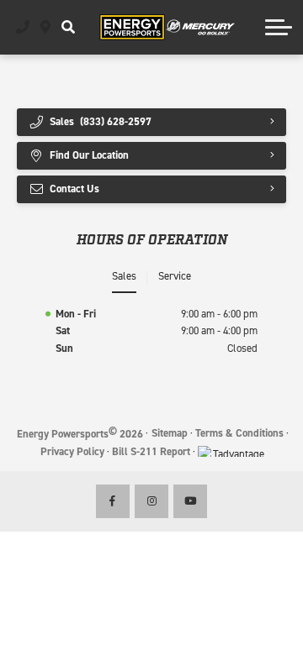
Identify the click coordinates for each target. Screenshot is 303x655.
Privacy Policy (72, 451)
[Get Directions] (45, 27)
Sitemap (170, 433)
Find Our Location (89, 155)
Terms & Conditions (239, 433)
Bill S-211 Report (151, 451)
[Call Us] (23, 27)
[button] (68, 27)
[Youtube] (190, 501)
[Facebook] (113, 501)
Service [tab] (174, 276)
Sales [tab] (124, 276)
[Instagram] (151, 501)
